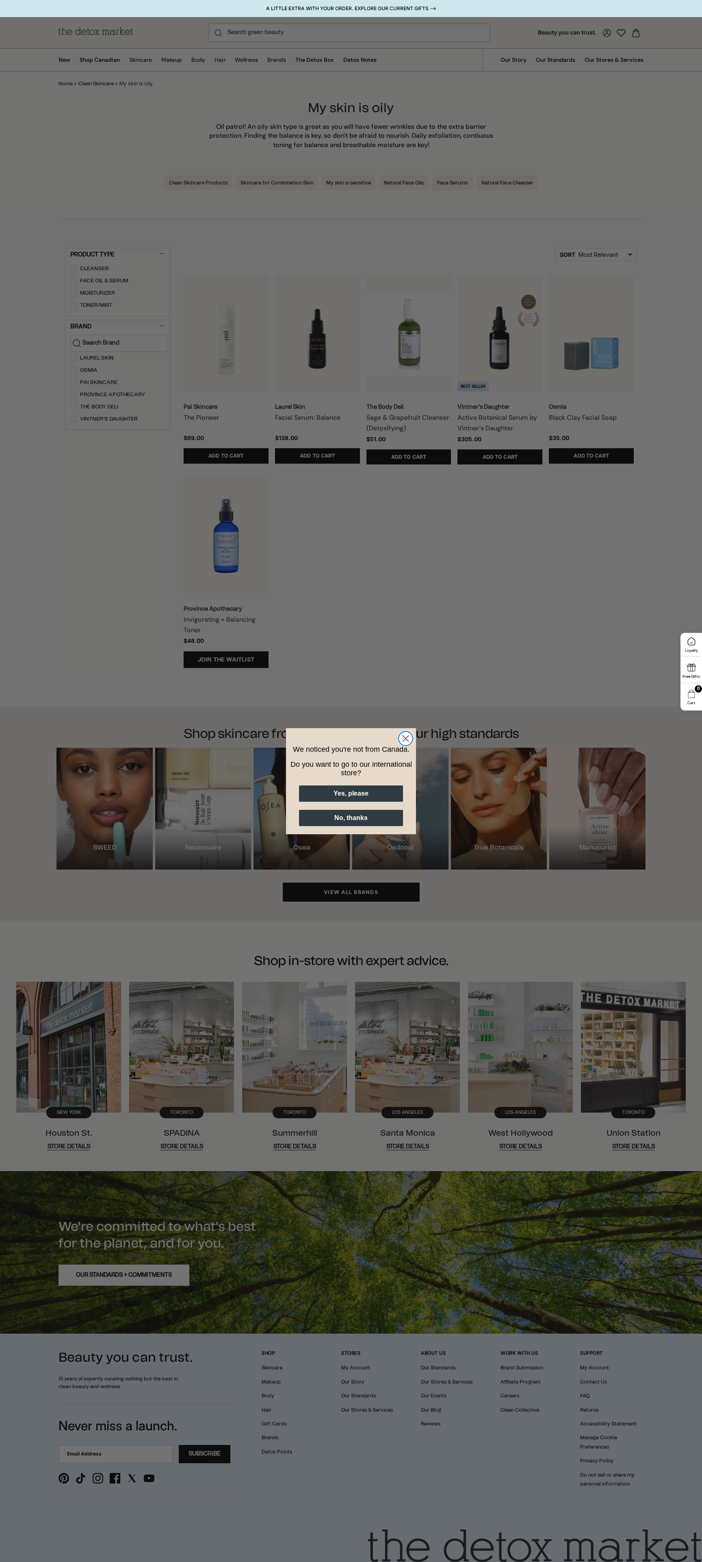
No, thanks (351, 817)
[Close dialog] (406, 738)
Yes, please (351, 793)
